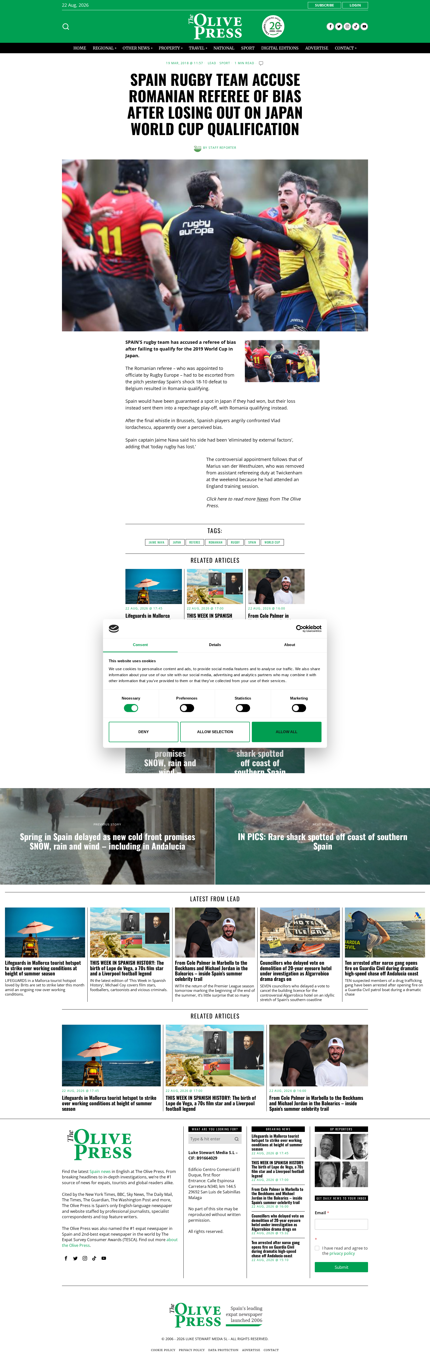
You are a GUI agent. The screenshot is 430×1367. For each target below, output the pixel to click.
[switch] (187, 708)
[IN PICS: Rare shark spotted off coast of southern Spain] (260, 753)
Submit (341, 1267)
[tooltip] (330, 26)
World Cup (272, 542)
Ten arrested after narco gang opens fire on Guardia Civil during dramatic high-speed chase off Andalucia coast (381, 968)
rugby (235, 542)
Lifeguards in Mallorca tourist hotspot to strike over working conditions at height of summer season (43, 968)
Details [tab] (215, 645)
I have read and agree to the (345, 1251)
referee (194, 542)
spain (252, 542)
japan (177, 542)
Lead (212, 63)
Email (322, 1213)
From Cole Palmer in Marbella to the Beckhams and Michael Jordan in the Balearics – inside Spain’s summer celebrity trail (211, 971)
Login (355, 5)
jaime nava (156, 542)
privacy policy (342, 1253)
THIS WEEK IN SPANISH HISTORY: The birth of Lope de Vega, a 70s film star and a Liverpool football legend (127, 968)
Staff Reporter (222, 148)
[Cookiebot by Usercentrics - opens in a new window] (300, 628)
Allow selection (215, 732)
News (262, 499)
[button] (237, 1139)
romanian (215, 542)
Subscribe (324, 5)
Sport (224, 63)
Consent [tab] (140, 645)
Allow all (286, 732)
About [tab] (289, 645)
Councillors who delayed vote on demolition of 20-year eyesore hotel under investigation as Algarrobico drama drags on (295, 971)
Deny (143, 732)
